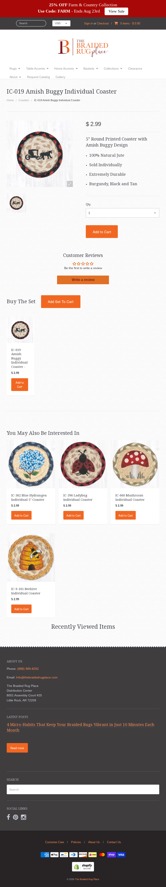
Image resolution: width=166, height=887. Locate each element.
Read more (17, 748)
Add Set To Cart (60, 301)
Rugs (13, 68)
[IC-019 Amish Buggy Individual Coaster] (16, 202)
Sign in (88, 23)
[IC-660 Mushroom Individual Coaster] (135, 464)
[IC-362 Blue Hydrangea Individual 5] (31, 464)
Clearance (135, 68)
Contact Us (114, 842)
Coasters (24, 100)
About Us (94, 842)
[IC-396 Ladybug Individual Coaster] (83, 464)
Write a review (83, 280)
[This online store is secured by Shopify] (83, 866)
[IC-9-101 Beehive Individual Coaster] (31, 557)
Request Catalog (38, 77)
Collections (111, 68)
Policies (76, 842)
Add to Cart (102, 231)
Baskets (88, 68)
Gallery (60, 77)
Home (10, 100)
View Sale (116, 11)
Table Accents (35, 68)
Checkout (103, 23)
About (14, 77)
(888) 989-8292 (28, 668)
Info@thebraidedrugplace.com (36, 677)
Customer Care (54, 842)
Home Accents (64, 68)
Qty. (88, 204)
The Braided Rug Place (87, 879)
